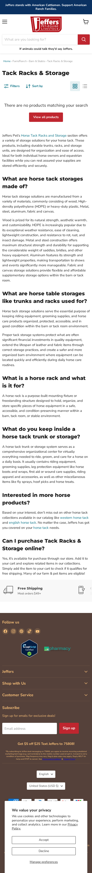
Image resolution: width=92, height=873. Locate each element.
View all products (46, 117)
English (44, 774)
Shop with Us (14, 683)
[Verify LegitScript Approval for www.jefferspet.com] (29, 649)
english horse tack (22, 522)
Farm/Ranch (20, 61)
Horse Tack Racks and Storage (44, 135)
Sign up (69, 728)
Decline (44, 851)
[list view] (85, 86)
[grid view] (75, 86)
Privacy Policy (69, 759)
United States (44, 786)
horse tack (41, 527)
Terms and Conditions (51, 759)
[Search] (84, 39)
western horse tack (74, 517)
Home (6, 61)
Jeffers (8, 671)
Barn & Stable (37, 61)
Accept (44, 840)
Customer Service (17, 695)
